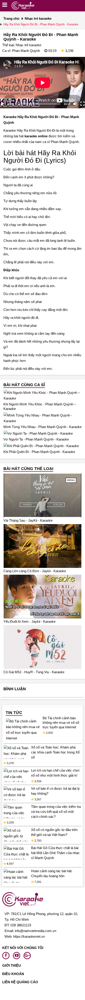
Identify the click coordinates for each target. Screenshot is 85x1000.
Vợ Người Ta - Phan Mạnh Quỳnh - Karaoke (36, 439)
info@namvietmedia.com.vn (35, 931)
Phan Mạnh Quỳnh (26, 51)
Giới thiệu (11, 965)
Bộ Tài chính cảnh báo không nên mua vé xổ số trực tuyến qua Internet (61, 722)
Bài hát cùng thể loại (28, 468)
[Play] (2, 104)
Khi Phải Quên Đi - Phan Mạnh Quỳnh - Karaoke (39, 452)
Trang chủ (11, 18)
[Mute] (75, 104)
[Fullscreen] (82, 104)
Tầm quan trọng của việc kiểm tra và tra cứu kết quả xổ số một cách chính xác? (56, 811)
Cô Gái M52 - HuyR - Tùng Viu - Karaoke (33, 672)
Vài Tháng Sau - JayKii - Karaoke (28, 520)
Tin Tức (14, 712)
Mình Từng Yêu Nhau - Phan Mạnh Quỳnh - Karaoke (42, 427)
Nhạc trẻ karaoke (38, 18)
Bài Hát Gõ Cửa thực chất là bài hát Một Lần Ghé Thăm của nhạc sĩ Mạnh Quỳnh (55, 853)
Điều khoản (13, 974)
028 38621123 (20, 925)
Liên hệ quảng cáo (20, 982)
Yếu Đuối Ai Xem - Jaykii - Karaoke (29, 621)
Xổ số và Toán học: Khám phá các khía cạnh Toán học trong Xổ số (55, 752)
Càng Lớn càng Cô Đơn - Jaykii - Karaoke (34, 571)
